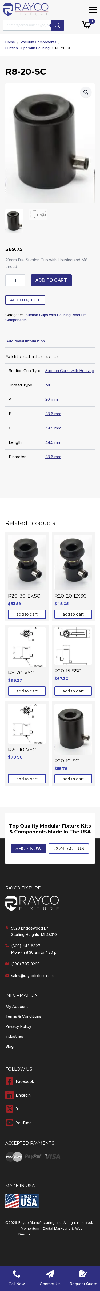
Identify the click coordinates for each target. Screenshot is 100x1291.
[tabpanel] (50, 409)
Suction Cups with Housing (27, 48)
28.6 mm (53, 413)
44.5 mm (53, 428)
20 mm (51, 399)
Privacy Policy (18, 1026)
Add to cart (51, 280)
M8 (48, 384)
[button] (85, 92)
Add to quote (25, 299)
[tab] (25, 341)
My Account (16, 1006)
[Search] (57, 25)
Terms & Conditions (23, 1016)
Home (10, 42)
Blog (9, 1046)
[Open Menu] (93, 10)
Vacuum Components (38, 42)
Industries (14, 1036)
